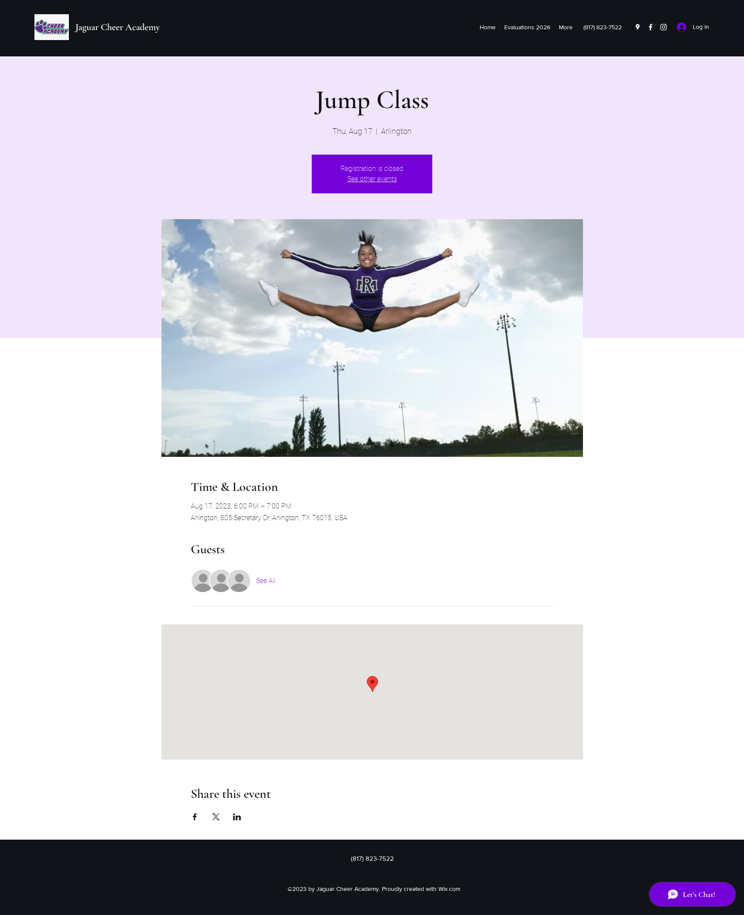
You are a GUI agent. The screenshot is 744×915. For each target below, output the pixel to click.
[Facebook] (650, 27)
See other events (372, 179)
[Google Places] (637, 27)
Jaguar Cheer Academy (117, 27)
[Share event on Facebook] (195, 816)
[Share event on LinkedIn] (237, 816)
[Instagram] (663, 27)
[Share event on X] (216, 816)
